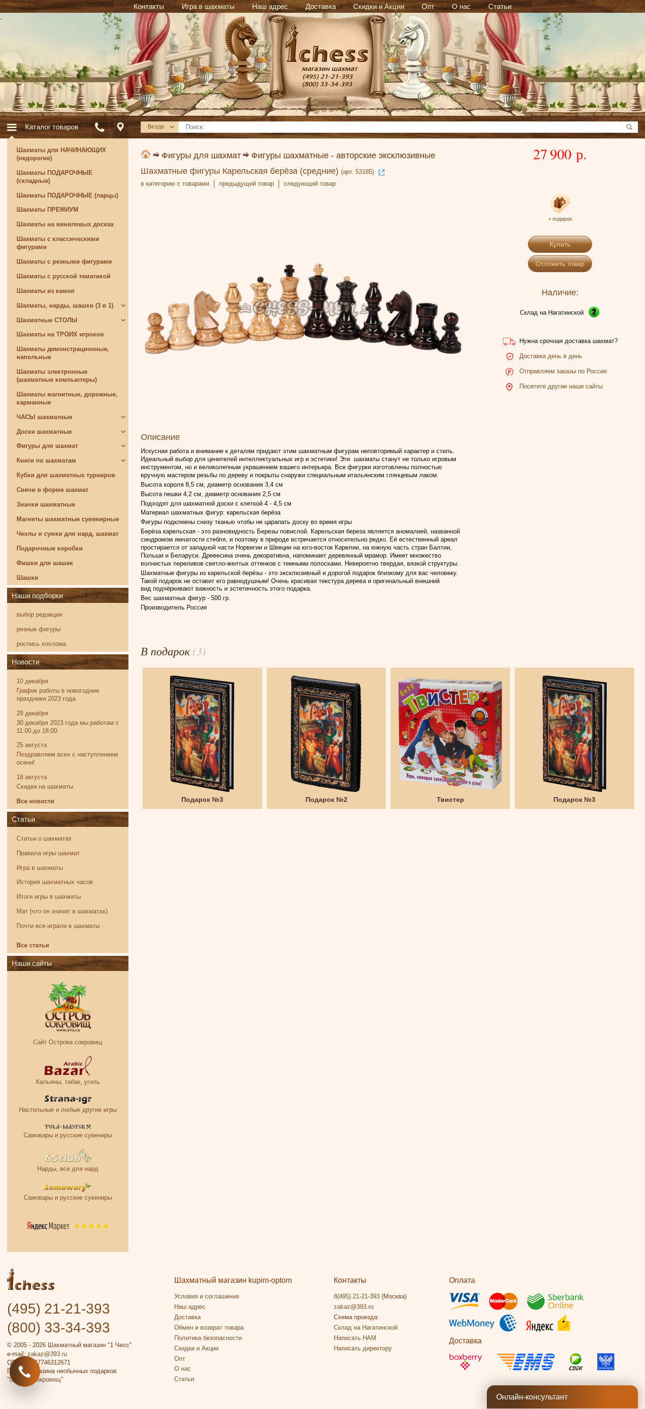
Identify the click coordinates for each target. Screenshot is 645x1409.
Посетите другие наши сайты (561, 386)
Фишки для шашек (45, 563)
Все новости (35, 801)
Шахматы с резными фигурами (64, 261)
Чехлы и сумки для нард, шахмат (68, 533)
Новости (25, 662)
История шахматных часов (55, 881)
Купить (560, 244)
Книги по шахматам (46, 460)
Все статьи (33, 945)
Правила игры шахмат (48, 853)
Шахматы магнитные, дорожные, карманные (67, 398)
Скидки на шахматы (45, 786)
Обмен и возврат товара (209, 1327)
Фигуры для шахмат (201, 155)
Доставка (187, 1317)
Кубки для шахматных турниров (66, 475)
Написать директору (363, 1348)
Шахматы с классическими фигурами (58, 242)
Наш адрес (189, 1306)
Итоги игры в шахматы (49, 896)
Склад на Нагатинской (552, 312)
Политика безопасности (208, 1337)
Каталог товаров (51, 127)
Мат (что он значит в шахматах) (62, 911)
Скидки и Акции (196, 1348)
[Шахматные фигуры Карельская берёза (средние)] (303, 309)
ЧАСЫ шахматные (44, 417)
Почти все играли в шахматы (58, 925)
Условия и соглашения (206, 1296)
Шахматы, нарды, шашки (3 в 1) (65, 305)
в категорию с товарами (175, 183)
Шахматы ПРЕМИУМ (47, 209)
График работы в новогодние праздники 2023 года (58, 694)
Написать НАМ (355, 1337)
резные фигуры (38, 629)
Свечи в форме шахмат (52, 489)
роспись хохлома (41, 643)
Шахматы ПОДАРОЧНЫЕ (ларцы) (67, 195)
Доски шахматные (44, 431)
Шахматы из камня (46, 290)
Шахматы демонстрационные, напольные (63, 353)
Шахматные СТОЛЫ (47, 320)
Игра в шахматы (40, 867)
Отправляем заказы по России (563, 371)
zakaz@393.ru (47, 1353)
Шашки (27, 577)
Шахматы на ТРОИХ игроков (60, 334)
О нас (182, 1368)
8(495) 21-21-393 (357, 1296)
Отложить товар (560, 263)
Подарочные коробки (50, 548)
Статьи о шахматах (44, 838)
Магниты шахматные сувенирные (68, 519)
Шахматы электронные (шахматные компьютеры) (57, 375)
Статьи (23, 819)
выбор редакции (39, 614)
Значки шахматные (46, 504)
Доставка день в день (550, 356)
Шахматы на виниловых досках (65, 224)
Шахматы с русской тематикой (63, 276)
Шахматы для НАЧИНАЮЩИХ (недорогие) (61, 154)
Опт (179, 1358)
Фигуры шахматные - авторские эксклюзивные (343, 155)
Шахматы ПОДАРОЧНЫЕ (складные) (55, 176)
